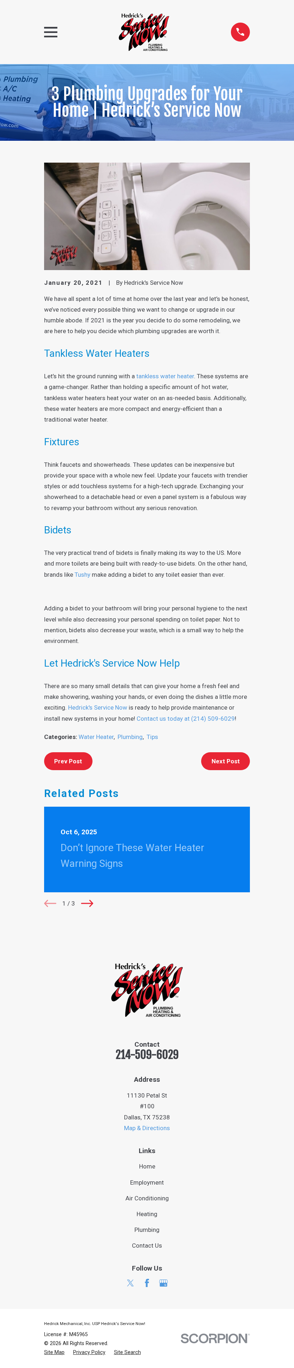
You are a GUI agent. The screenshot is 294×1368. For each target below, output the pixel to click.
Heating (147, 1214)
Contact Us (147, 1245)
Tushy (83, 574)
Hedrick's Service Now (97, 707)
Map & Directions (147, 1128)
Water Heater (96, 736)
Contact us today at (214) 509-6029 (186, 718)
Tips (152, 736)
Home (147, 1166)
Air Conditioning (147, 1198)
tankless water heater (165, 376)
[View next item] (87, 903)
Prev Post (68, 761)
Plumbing (130, 736)
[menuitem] (54, 1352)
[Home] (144, 32)
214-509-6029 (147, 1055)
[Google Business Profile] (163, 1283)
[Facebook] (147, 1283)
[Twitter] (130, 1283)
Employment (147, 1182)
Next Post (226, 761)
